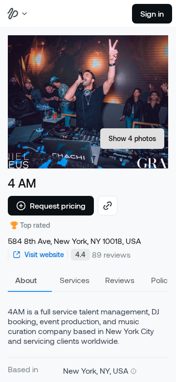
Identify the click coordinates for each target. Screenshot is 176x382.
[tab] (30, 280)
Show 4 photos (132, 138)
